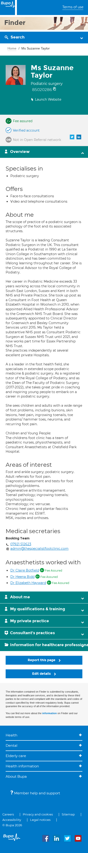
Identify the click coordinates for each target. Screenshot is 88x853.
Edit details (42, 674)
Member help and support (36, 793)
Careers (8, 814)
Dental (11, 745)
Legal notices (40, 820)
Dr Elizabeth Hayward (28, 583)
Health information (22, 766)
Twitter (72, 137)
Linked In (79, 137)
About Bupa (16, 776)
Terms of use (72, 7)
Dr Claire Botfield (24, 570)
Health (11, 735)
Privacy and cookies (38, 814)
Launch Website (48, 99)
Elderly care (16, 756)
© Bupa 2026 (12, 825)
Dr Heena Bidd (22, 577)
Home (12, 48)
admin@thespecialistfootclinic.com (39, 548)
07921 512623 (20, 544)
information (49, 713)
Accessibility (11, 820)
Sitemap (68, 814)
